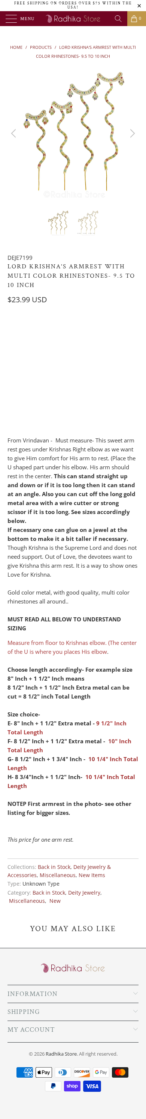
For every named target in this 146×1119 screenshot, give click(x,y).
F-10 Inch (62, 330)
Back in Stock (54, 867)
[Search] (118, 18)
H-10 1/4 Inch (28, 349)
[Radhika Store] (73, 18)
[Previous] (14, 133)
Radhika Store (61, 1053)
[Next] (131, 133)
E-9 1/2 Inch (26, 330)
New (54, 901)
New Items (92, 875)
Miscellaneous (58, 875)
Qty (12, 384)
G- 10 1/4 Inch (101, 330)
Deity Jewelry (84, 892)
